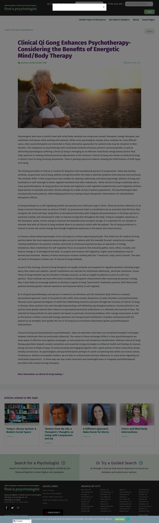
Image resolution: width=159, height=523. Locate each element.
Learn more (119, 519)
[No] (156, 519)
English (19, 521)
